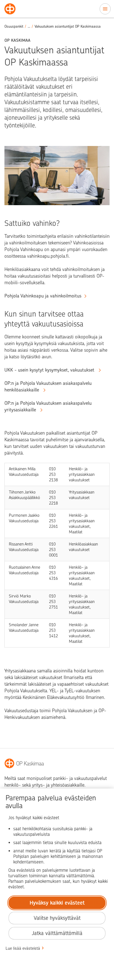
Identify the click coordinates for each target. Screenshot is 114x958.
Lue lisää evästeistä (23, 948)
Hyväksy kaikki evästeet (57, 903)
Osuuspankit (13, 26)
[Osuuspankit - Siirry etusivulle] (10, 8)
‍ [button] (29, 26)
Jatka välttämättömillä (57, 933)
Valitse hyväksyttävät (57, 918)
